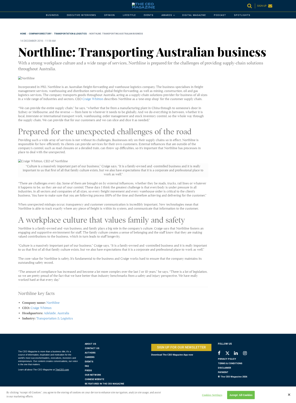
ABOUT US (90, 344)
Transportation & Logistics (54, 318)
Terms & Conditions (230, 363)
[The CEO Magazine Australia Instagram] (247, 353)
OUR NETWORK (93, 375)
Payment (223, 372)
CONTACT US (92, 348)
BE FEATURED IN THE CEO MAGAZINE (104, 383)
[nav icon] (20, 6)
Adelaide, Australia (56, 313)
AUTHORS (90, 352)
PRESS (88, 370)
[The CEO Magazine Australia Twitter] (229, 354)
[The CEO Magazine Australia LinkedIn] (238, 353)
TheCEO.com (62, 369)
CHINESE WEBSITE (94, 379)
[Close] (289, 395)
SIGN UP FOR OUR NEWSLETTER (181, 347)
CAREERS (89, 357)
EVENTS (89, 361)
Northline (53, 303)
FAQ (87, 366)
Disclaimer (224, 368)
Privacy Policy (227, 359)
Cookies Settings (212, 395)
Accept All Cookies (241, 395)
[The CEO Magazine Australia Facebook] (221, 353)
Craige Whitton (92, 99)
